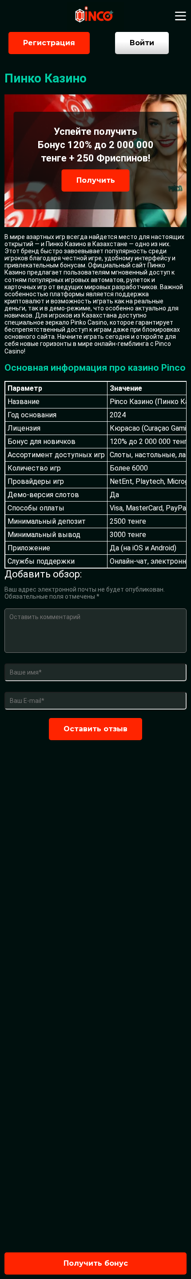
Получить (95, 180)
